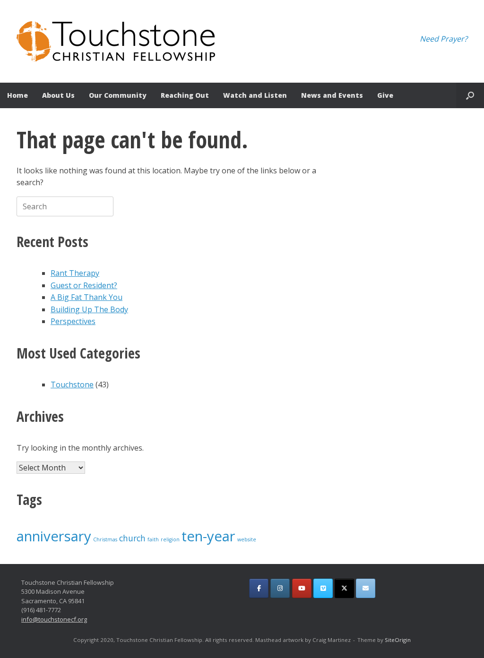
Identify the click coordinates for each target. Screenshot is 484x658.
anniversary (54, 536)
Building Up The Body (89, 309)
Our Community (118, 95)
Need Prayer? (443, 39)
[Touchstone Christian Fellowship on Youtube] (301, 588)
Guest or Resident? (84, 285)
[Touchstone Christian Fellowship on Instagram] (280, 588)
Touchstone (72, 384)
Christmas (105, 539)
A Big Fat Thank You (86, 297)
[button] (470, 95)
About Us (58, 95)
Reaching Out (185, 95)
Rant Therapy (75, 273)
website (246, 539)
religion (170, 539)
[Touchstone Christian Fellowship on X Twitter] (344, 588)
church (132, 538)
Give (385, 95)
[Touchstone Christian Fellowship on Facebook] (258, 588)
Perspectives (73, 321)
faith (153, 539)
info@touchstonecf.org (54, 619)
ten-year (208, 536)
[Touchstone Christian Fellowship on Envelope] (365, 588)
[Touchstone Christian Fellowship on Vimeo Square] (323, 588)
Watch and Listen (255, 95)
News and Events (332, 95)
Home (17, 95)
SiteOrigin (398, 639)
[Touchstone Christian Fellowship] (116, 41)
